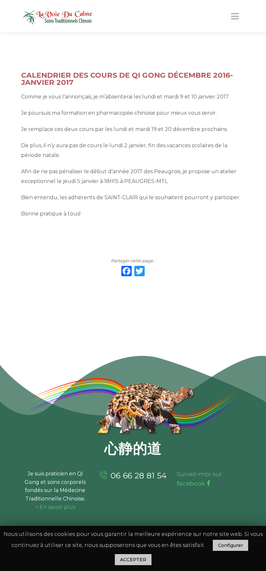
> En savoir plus (55, 507)
